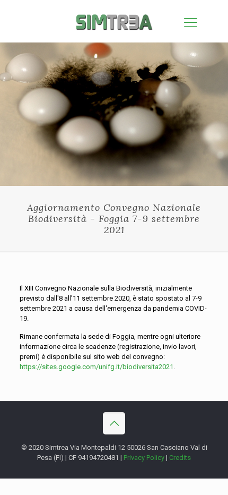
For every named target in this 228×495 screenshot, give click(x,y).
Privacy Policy (144, 458)
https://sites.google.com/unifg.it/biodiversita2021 (96, 367)
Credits (180, 458)
